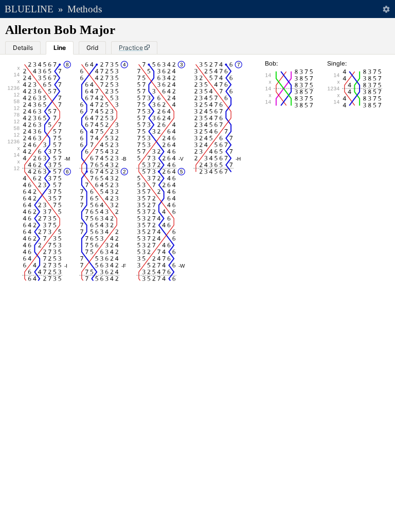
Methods (84, 9)
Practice (131, 47)
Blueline (29, 9)
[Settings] (386, 9)
